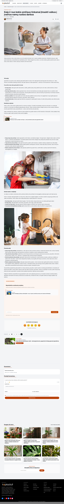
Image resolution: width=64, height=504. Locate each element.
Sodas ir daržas (25, 3)
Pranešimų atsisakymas (47, 489)
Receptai (35, 3)
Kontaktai (54, 484)
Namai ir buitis (19, 3)
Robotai (54, 489)
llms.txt (54, 490)
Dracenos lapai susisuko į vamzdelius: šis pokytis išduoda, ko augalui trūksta (13, 459)
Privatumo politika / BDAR (57, 487)
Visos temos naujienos (55, 424)
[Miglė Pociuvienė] (5, 19)
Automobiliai (44, 3)
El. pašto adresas (35, 391)
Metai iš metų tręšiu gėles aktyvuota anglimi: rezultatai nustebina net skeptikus (12, 442)
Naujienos (14, 3)
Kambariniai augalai (10, 6)
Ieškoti (42, 470)
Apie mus (45, 484)
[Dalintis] (22, 334)
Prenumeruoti (54, 312)
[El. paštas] (19, 334)
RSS (44, 492)
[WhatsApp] (17, 334)
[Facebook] (9, 334)
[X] (14, 334)
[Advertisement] (32, 70)
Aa (53, 19)
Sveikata (31, 3)
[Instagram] (12, 498)
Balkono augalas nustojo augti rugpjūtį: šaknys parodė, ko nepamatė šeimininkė (32, 442)
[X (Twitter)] (4, 498)
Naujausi (54, 485)
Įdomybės (39, 3)
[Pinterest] (10, 498)
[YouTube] (6, 498)
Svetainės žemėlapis (47, 490)
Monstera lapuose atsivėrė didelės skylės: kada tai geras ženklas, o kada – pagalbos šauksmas (32, 460)
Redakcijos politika (47, 487)
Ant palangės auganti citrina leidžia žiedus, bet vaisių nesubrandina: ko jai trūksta (51, 460)
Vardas (6, 391)
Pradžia (5, 6)
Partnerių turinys (26, 490)
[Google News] (8, 498)
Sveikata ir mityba (36, 487)
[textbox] (32, 387)
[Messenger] (12, 334)
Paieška (45, 485)
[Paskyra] (61, 3)
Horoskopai (35, 489)
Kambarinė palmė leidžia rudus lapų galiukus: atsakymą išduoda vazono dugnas (50, 442)
